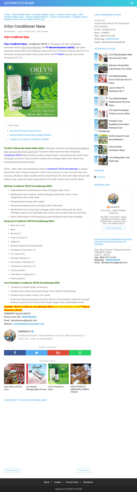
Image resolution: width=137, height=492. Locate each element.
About (46, 482)
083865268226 (29, 317)
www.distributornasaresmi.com (29, 324)
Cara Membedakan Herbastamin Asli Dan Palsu (119, 102)
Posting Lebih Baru (13, 470)
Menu (41, 2)
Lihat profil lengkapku (113, 228)
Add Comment (42, 31)
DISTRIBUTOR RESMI (19, 3)
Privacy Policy (72, 482)
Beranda (101, 177)
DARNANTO (115, 207)
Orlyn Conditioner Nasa (56, 388)
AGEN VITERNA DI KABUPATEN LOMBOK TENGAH (30, 135)
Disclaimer (88, 482)
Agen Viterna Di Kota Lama (13, 388)
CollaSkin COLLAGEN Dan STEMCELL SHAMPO (29, 139)
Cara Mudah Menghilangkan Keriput (25, 131)
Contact (57, 482)
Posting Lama (84, 470)
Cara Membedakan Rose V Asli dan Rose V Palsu (120, 79)
